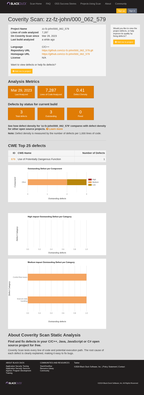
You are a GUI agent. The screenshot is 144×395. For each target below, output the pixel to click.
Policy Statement (110, 367)
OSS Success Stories (65, 4)
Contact (122, 367)
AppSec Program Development (18, 371)
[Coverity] (17, 3)
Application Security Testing (17, 366)
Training (9, 373)
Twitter (76, 363)
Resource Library (47, 368)
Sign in (132, 11)
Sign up (121, 11)
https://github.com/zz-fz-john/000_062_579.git (67, 50)
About (108, 4)
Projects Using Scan (90, 4)
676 (13, 159)
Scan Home (36, 4)
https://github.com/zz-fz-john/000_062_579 (66, 54)
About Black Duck (15, 363)
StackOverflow (46, 366)
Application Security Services (18, 368)
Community (121, 4)
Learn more (55, 129)
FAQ (48, 4)
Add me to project (22, 71)
